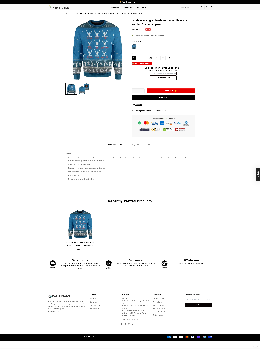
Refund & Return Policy (160, 312)
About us (93, 299)
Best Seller (141, 7)
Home (67, 13)
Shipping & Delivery (159, 309)
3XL (156, 58)
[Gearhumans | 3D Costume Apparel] (59, 7)
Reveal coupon (163, 78)
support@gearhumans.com (130, 320)
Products (128, 7)
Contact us (93, 302)
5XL (169, 58)
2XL (150, 58)
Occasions (115, 7)
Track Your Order (95, 305)
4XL (163, 58)
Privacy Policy (94, 309)
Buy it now (163, 97)
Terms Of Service (158, 305)
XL (145, 58)
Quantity (134, 86)
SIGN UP (198, 305)
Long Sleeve (134, 46)
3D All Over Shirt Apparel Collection (83, 13)
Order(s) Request (158, 299)
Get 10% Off (258, 174)
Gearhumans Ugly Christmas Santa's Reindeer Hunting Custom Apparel (80, 244)
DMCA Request (158, 315)
